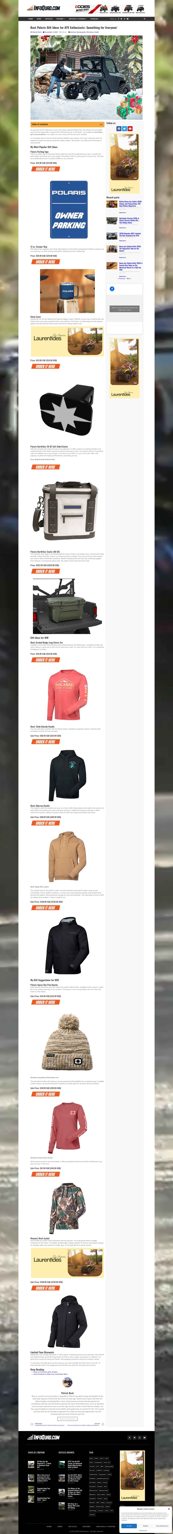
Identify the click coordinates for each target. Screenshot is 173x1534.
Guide (97, 32)
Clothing (106, 1470)
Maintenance (93, 1490)
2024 (101, 1458)
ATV (97, 1466)
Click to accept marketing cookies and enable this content (124, 309)
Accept (129, 1526)
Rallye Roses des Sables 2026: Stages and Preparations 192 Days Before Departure (130, 203)
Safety (103, 1502)
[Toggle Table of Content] (100, 124)
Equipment (102, 1474)
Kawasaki (93, 1486)
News (39, 19)
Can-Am (92, 1470)
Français (94, 19)
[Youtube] (130, 128)
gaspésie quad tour (103, 1478)
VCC (111, 1511)
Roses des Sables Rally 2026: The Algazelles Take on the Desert (130, 248)
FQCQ (109, 1474)
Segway (92, 1506)
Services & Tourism (77, 19)
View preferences (162, 1526)
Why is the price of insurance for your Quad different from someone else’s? (44, 1478)
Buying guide (81, 32)
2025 (106, 1458)
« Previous (121, 279)
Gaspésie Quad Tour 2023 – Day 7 (43, 1489)
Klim (105, 1486)
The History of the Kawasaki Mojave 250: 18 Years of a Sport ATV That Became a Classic (75, 1492)
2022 (91, 1458)
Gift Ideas (92, 1482)
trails (106, 1511)
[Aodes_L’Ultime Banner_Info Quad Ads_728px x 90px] (110, 13)
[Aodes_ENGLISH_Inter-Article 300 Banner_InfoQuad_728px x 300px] (67, 1277)
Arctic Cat (107, 1462)
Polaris (100, 1498)
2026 (91, 1462)
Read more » (123, 212)
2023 (96, 1458)
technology (93, 1511)
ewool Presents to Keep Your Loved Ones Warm (50, 1374)
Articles (48, 19)
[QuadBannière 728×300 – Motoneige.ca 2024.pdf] (67, 356)
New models (101, 1494)
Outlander (93, 1498)
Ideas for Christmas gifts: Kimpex (45, 1372)
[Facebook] (118, 128)
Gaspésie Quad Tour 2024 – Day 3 (43, 1499)
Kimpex (100, 1486)
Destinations (93, 1474)
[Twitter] (124, 128)
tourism (100, 1511)
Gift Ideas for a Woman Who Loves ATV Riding (74, 1506)
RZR (98, 1502)
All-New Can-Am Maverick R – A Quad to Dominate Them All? (44, 1464)
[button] (169, 1509)
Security (109, 1502)
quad (105, 1498)
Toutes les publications (67, 1419)
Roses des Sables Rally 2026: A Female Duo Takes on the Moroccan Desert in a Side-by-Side (130, 266)
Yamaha (92, 1515)
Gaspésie (92, 1478)
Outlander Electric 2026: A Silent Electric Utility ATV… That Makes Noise (129, 220)
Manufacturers (104, 1490)
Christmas (90, 32)
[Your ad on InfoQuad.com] (125, 193)
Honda (105, 1482)
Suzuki (108, 1506)
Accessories (98, 1462)
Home (30, 19)
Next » (129, 279)
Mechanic (92, 1494)
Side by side (99, 1506)
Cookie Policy (143, 1530)
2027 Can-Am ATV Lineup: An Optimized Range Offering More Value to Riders (75, 1464)
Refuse (145, 1526)
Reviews (60, 19)
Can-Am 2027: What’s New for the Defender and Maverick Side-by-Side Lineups (75, 1478)
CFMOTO (99, 1470)
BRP (102, 1466)
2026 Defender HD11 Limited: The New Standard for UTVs (130, 234)
